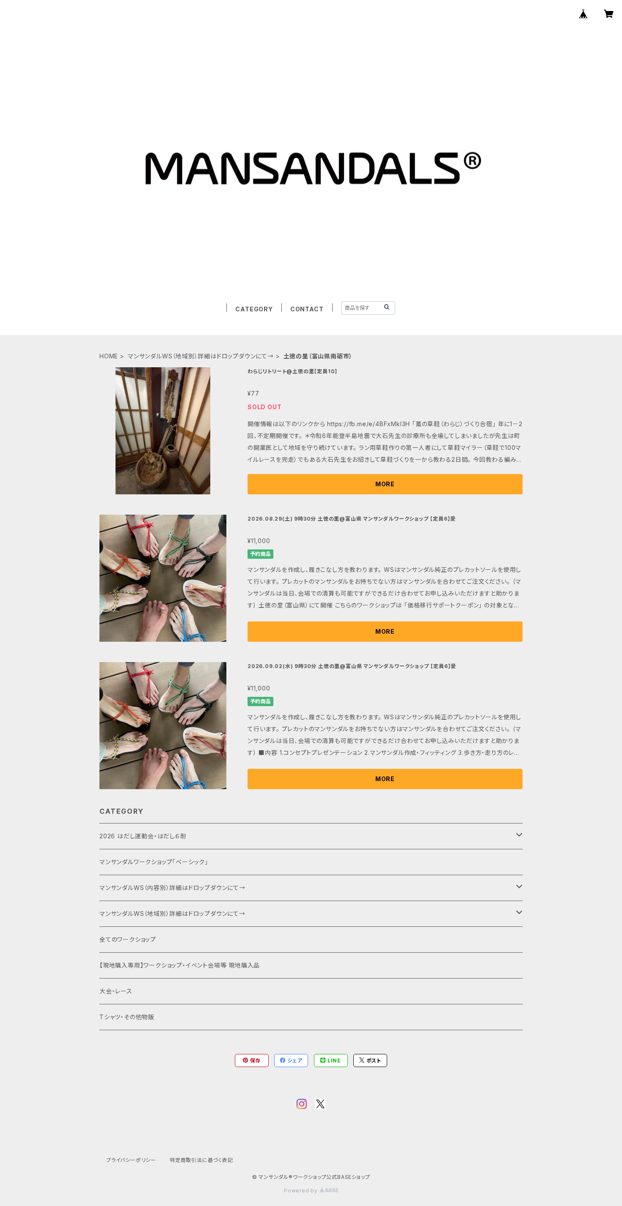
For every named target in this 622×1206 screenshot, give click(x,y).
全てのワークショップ (127, 939)
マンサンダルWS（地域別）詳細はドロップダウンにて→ (201, 356)
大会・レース (115, 991)
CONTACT (307, 309)
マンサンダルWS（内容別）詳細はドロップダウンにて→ (172, 887)
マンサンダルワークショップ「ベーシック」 (153, 861)
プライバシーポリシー (131, 1160)
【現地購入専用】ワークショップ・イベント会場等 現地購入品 (179, 965)
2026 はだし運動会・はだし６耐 (143, 836)
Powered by (301, 1190)
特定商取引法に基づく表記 (201, 1160)
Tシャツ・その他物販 (126, 1016)
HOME (108, 356)
